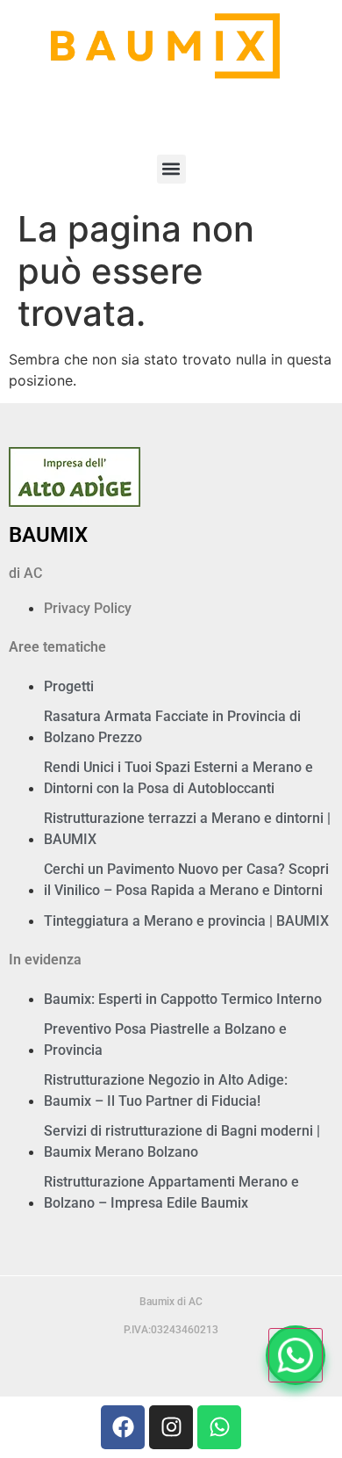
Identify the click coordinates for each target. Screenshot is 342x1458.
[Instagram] (171, 1427)
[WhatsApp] (295, 1355)
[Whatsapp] (219, 1427)
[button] (171, 169)
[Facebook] (123, 1427)
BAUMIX (48, 535)
